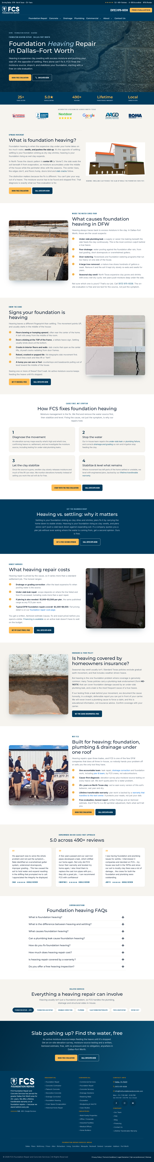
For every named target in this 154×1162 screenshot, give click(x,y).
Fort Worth (125, 1146)
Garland (100, 1146)
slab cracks (61, 171)
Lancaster (108, 1146)
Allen (53, 1146)
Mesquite (84, 1146)
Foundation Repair (38, 18)
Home (11, 33)
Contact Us (120, 18)
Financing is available (33, 619)
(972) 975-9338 (119, 10)
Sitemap (148, 1157)
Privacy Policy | (97, 1157)
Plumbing (79, 18)
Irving (69, 1146)
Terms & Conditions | (110, 1157)
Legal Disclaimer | (123, 1157)
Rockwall (92, 1146)
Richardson (61, 1146)
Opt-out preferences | (137, 1157)
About (106, 18)
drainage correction (121, 770)
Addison (116, 1146)
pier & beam (99, 773)
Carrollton (76, 1146)
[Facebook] (116, 1103)
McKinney (40, 1146)
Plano (33, 1146)
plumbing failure (132, 441)
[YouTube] (133, 1103)
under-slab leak (116, 441)
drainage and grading (103, 444)
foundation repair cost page (42, 610)
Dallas (28, 1146)
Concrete (53, 18)
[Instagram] (124, 1103)
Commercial (92, 18)
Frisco (48, 1146)
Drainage (67, 18)
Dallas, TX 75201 (121, 1082)
